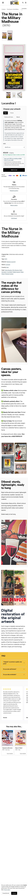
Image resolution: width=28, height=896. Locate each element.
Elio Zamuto (15, 270)
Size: (4, 143)
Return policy (14, 205)
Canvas (12, 113)
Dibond (18, 117)
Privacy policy (7, 889)
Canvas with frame (8, 117)
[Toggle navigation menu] (3, 2)
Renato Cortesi (9, 274)
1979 (6, 259)
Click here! (14, 218)
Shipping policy (14, 190)
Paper (5, 113)
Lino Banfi (9, 272)
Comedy (7, 264)
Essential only (6, 893)
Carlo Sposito (8, 270)
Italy (7, 267)
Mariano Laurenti (11, 262)
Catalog (3, 9)
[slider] (14, 361)
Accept (14, 893)
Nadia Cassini (16, 272)
